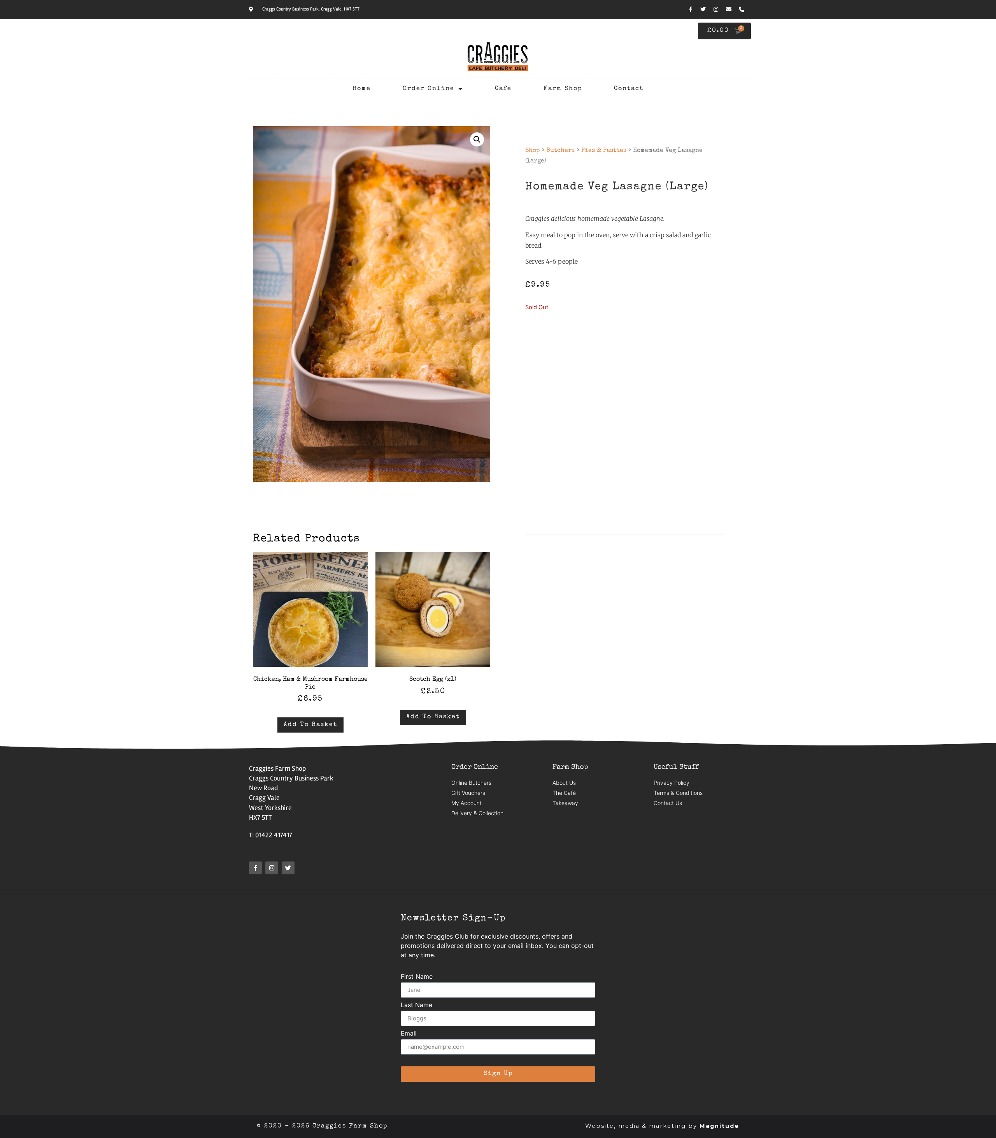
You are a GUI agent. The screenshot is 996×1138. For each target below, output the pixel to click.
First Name (417, 976)
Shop (532, 151)
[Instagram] (715, 9)
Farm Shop (563, 89)
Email (409, 1033)
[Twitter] (703, 9)
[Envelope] (728, 9)
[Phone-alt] (741, 9)
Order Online (428, 89)
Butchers (560, 151)
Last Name (416, 1005)
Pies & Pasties (603, 151)
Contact (629, 89)
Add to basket (310, 725)
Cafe (503, 89)
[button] (477, 139)
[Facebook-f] (690, 9)
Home (361, 89)
